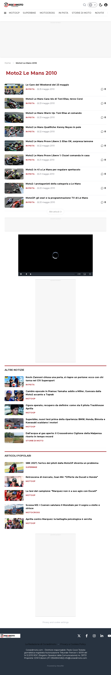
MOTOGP (14, 13)
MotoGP (30, 398)
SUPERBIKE (30, 13)
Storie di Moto (34, 440)
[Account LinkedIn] (101, 635)
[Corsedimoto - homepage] (17, 5)
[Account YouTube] (109, 635)
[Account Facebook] (86, 635)
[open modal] (105, 4)
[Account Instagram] (94, 635)
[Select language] (92, 5)
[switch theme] (101, 5)
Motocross (33, 512)
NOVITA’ (99, 13)
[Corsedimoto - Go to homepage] (10, 636)
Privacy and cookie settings (55, 622)
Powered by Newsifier (55, 666)
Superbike (31, 467)
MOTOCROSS (47, 13)
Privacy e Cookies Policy (73, 644)
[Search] (84, 4)
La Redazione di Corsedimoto (40, 644)
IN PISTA (64, 13)
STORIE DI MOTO (82, 13)
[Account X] (79, 635)
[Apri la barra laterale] (5, 13)
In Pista (30, 89)
